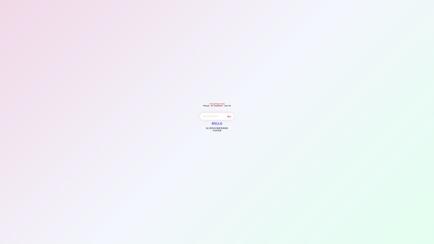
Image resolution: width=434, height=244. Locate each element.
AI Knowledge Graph (217, 104)
